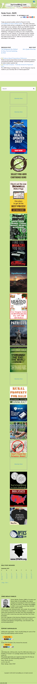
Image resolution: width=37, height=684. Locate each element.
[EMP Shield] (18, 412)
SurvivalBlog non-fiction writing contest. (11, 23)
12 (16, 574)
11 (11, 574)
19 (16, 576)
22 (31, 576)
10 (6, 574)
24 (6, 578)
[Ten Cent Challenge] (18, 480)
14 (26, 574)
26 (16, 578)
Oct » (6, 582)
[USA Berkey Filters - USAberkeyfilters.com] (18, 430)
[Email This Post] (22, 17)
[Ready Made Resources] (18, 227)
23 (1, 578)
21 (26, 576)
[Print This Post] (21, 17)
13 (21, 574)
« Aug (2, 582)
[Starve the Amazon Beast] (18, 448)
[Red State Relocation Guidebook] (18, 498)
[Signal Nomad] (18, 280)
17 (6, 576)
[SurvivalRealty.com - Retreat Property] (18, 395)
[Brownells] (18, 197)
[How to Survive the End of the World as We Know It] (18, 359)
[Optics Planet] (18, 534)
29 (31, 578)
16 (1, 576)
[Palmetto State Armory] (18, 137)
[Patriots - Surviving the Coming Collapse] (18, 333)
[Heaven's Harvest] (18, 306)
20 (21, 576)
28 (26, 578)
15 (31, 574)
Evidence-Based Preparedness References (14, 58)
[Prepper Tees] (18, 516)
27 (21, 578)
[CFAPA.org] (18, 551)
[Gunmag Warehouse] (18, 253)
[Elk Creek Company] (18, 167)
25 (11, 578)
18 (11, 576)
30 (1, 579)
